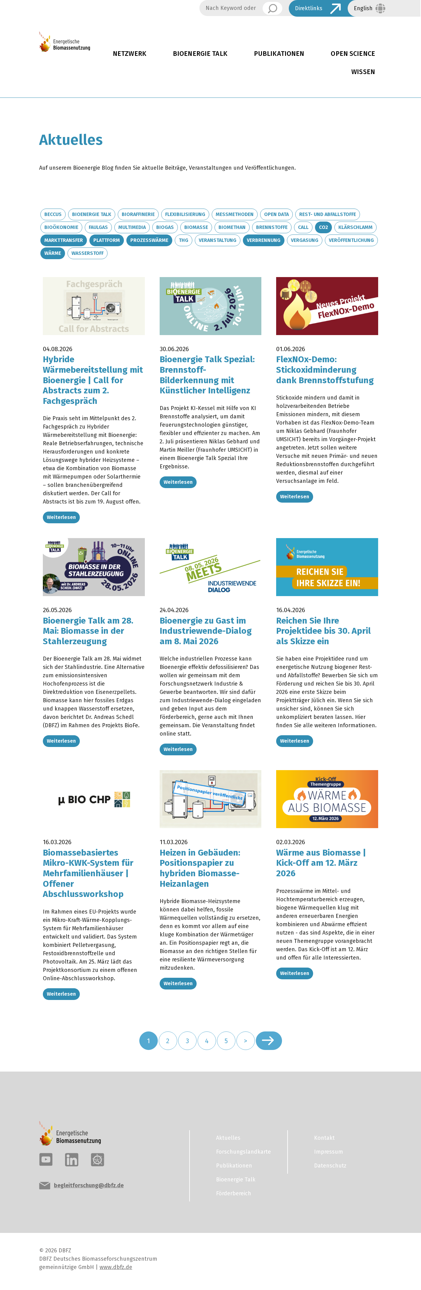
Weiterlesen (61, 517)
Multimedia (132, 227)
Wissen (363, 72)
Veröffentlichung (351, 240)
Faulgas (98, 227)
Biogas (165, 227)
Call (303, 227)
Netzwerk (129, 54)
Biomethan (232, 227)
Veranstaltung (217, 240)
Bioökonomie (61, 227)
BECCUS (53, 214)
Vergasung (304, 240)
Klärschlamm (355, 227)
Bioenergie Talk (200, 54)
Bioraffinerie (138, 214)
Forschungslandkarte (243, 1151)
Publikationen (279, 54)
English (363, 8)
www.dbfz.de (116, 1267)
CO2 (323, 227)
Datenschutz (330, 1165)
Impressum (328, 1151)
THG (183, 240)
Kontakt (324, 1137)
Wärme (52, 253)
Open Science (353, 54)
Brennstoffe (272, 227)
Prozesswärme (149, 240)
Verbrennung (263, 240)
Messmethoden (235, 214)
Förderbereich (233, 1193)
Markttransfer (63, 240)
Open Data (276, 214)
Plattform (106, 240)
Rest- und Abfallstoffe (327, 214)
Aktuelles (228, 1137)
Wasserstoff (88, 253)
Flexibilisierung (185, 214)
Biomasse (196, 227)
